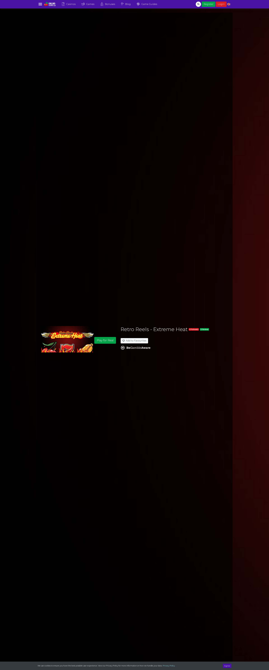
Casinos (71, 4)
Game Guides (149, 4)
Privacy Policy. (169, 666)
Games (90, 4)
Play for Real (105, 340)
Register (209, 4)
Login (221, 4)
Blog (128, 4)
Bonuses (110, 4)
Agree (227, 666)
